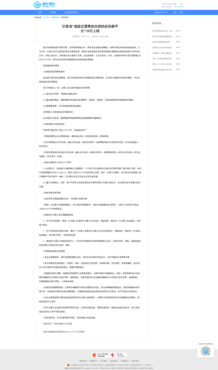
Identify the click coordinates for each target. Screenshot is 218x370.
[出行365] (44, 5)
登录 (175, 12)
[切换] (181, 4)
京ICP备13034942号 (96, 365)
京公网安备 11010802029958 (79, 365)
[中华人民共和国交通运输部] (100, 355)
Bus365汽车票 (74, 332)
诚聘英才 (93, 361)
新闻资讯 (55, 17)
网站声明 (82, 361)
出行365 (46, 17)
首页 (40, 12)
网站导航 (135, 361)
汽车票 (53, 12)
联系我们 (124, 361)
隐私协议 (114, 361)
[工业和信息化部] (118, 355)
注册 (181, 12)
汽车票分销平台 (71, 12)
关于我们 (103, 361)
